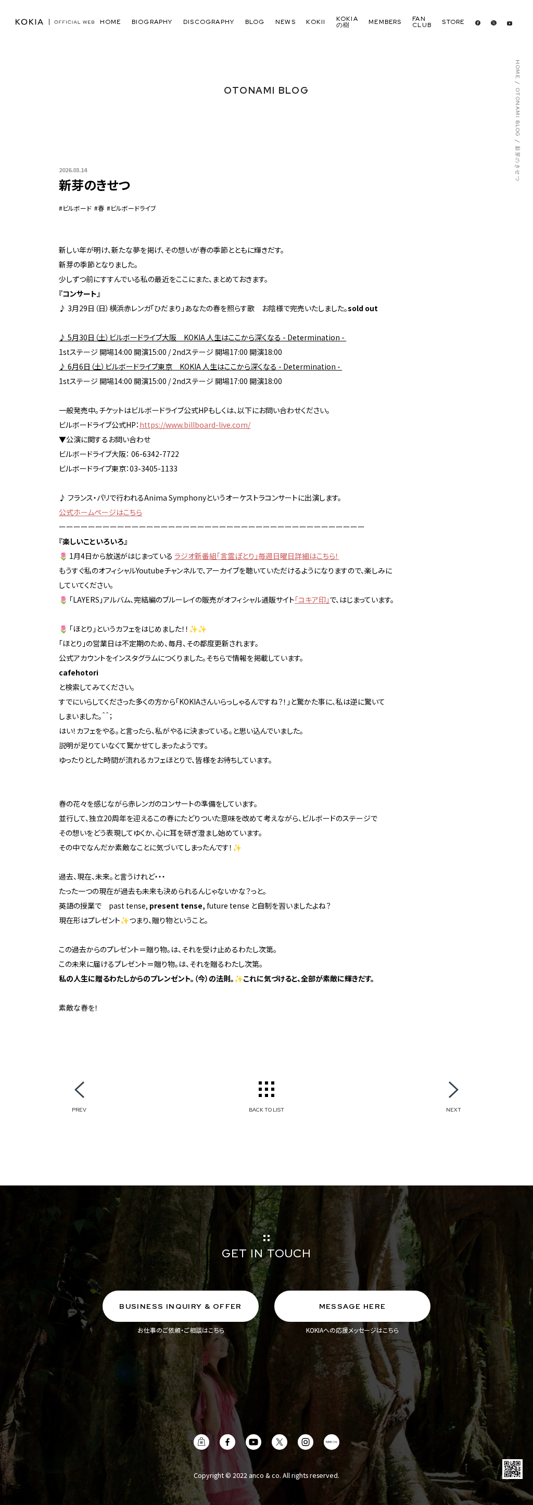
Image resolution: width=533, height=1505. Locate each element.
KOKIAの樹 (347, 22)
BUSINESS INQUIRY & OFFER (180, 1306)
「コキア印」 (312, 599)
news (285, 22)
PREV (79, 1109)
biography (152, 22)
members (385, 22)
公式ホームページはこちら (100, 512)
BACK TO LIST (266, 1109)
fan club (422, 22)
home (110, 22)
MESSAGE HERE (352, 1306)
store (453, 22)
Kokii (315, 22)
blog (255, 22)
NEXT (453, 1109)
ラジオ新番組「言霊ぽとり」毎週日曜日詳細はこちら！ (256, 556)
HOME (517, 69)
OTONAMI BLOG (517, 112)
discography (208, 22)
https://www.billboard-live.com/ (194, 424)
